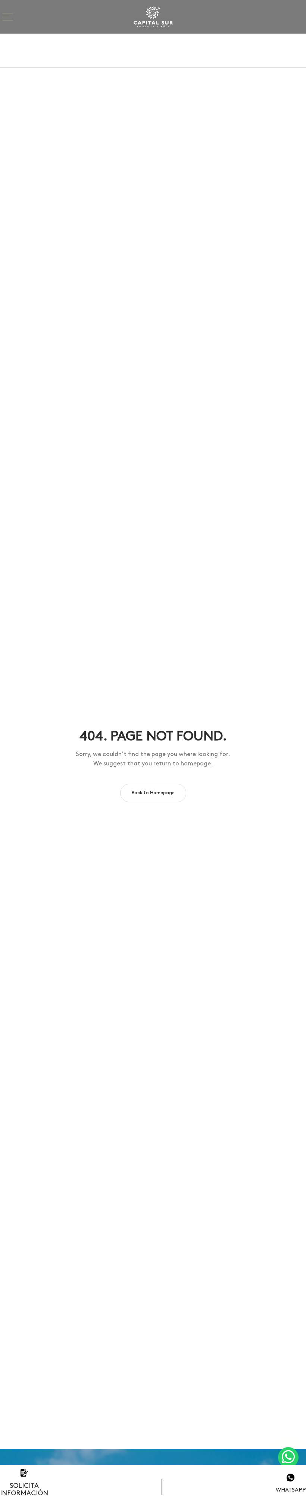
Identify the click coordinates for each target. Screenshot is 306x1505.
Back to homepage (153, 793)
